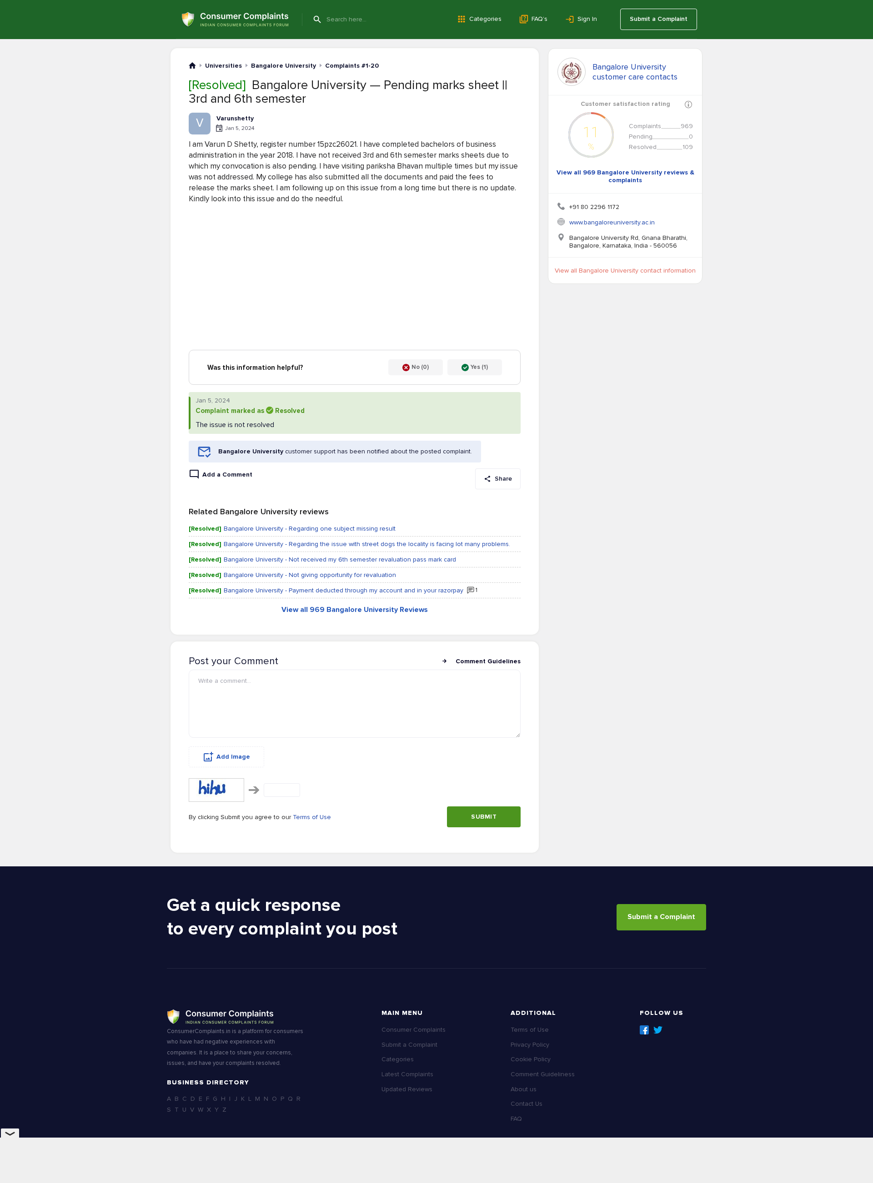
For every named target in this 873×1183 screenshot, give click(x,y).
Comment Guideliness (543, 1074)
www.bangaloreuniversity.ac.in (612, 222)
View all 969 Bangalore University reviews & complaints (625, 176)
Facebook (644, 1029)
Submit (484, 816)
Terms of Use (312, 817)
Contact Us (526, 1104)
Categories (485, 19)
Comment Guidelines (488, 661)
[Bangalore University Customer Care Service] (571, 72)
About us (524, 1089)
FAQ (516, 1119)
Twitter (657, 1029)
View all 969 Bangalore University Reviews (354, 609)
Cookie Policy (531, 1059)
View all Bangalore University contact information (625, 270)
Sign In (587, 19)
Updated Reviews (406, 1089)
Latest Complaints (407, 1074)
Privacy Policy (530, 1045)
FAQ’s (539, 19)
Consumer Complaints (413, 1030)
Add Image (233, 756)
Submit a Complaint (658, 19)
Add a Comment (227, 474)
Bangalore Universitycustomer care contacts (634, 72)
